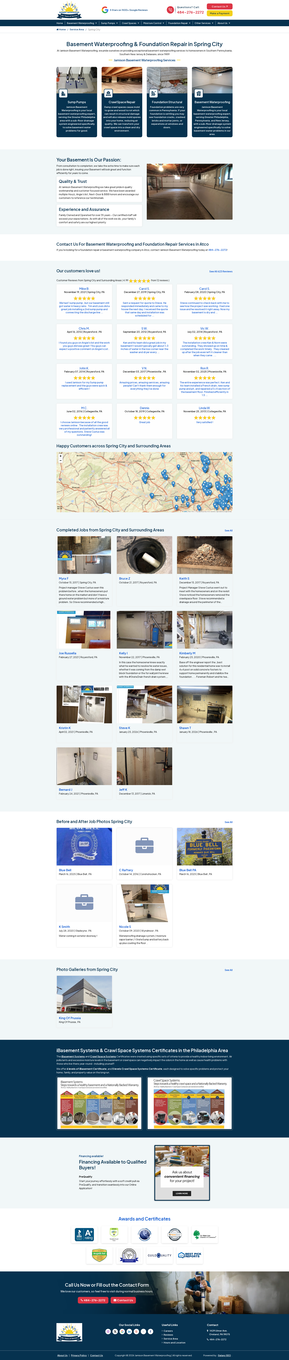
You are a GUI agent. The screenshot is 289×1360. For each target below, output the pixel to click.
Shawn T (185, 728)
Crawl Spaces (129, 23)
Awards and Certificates (144, 1219)
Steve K (124, 728)
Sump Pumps (108, 23)
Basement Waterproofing (80, 23)
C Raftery (126, 870)
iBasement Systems (73, 1056)
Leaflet (185, 511)
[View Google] (122, 1331)
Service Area (77, 29)
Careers (168, 1330)
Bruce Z (124, 578)
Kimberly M (187, 653)
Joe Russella (67, 653)
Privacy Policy (79, 1355)
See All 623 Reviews (221, 271)
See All (229, 530)
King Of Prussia (70, 1018)
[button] (222, 491)
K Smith (64, 926)
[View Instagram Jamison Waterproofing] (108, 1331)
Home (59, 23)
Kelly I (123, 653)
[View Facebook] (150, 1331)
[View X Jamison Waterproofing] (115, 1331)
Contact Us (218, 6)
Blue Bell (65, 870)
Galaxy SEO (224, 1355)
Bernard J (65, 789)
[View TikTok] (143, 1331)
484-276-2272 (190, 12)
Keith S (184, 578)
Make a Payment (220, 13)
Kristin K (65, 728)
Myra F (63, 578)
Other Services (203, 23)
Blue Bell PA (187, 870)
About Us (222, 23)
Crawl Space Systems (103, 1056)
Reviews (168, 1334)
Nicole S (125, 926)
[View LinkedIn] (129, 1331)
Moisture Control (152, 23)
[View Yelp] (136, 1331)
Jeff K (123, 789)
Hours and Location (174, 1342)
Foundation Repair (178, 23)
